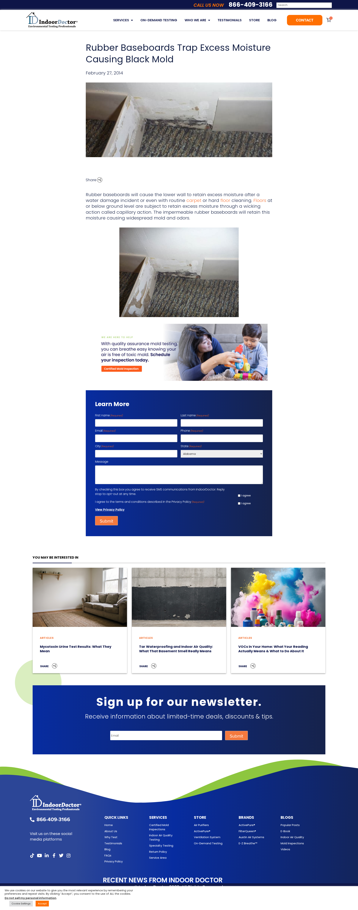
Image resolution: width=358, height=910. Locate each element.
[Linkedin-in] (46, 855)
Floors (259, 200)
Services (121, 20)
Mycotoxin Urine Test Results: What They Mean (75, 648)
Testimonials (230, 20)
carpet (193, 200)
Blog (272, 20)
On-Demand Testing (158, 20)
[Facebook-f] (54, 855)
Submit (106, 521)
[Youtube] (39, 855)
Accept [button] (42, 903)
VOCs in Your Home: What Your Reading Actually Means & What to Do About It (273, 648)
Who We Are (195, 20)
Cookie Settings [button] (21, 903)
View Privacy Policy (110, 509)
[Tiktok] (32, 855)
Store (254, 20)
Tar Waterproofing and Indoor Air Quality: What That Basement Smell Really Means (176, 648)
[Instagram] (68, 855)
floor (225, 200)
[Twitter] (61, 855)
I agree (246, 495)
